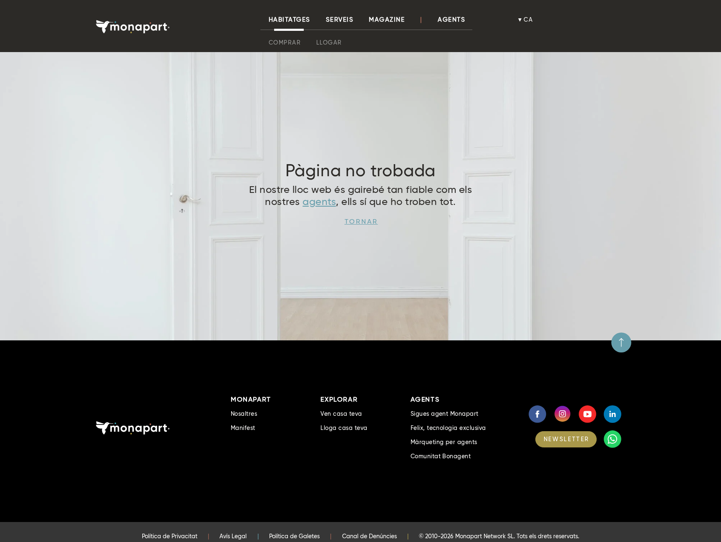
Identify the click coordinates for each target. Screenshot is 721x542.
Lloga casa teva (343, 428)
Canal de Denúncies (369, 536)
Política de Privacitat (169, 536)
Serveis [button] (340, 19)
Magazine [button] (387, 19)
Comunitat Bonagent (441, 456)
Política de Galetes (294, 536)
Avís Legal (233, 536)
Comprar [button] (285, 42)
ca (529, 19)
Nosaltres (244, 413)
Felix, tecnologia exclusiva (448, 428)
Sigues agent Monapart (445, 413)
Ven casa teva (341, 413)
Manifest (243, 428)
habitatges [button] (289, 19)
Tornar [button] (361, 221)
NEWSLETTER (567, 439)
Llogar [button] (329, 42)
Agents (451, 19)
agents (319, 201)
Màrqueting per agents (444, 442)
